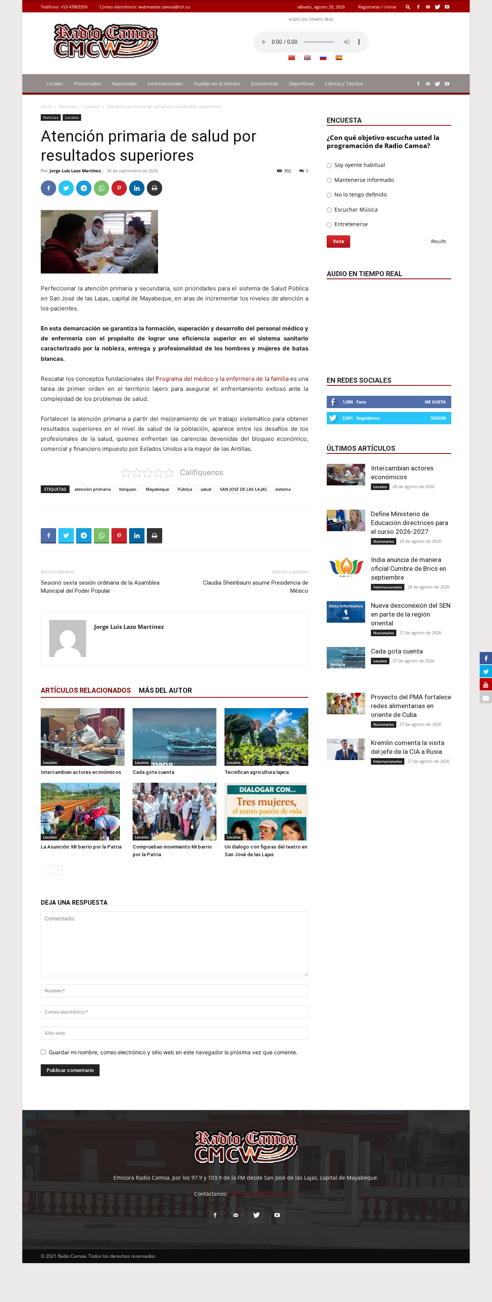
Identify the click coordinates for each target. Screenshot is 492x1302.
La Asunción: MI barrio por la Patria (81, 847)
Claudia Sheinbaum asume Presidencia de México (255, 586)
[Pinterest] (119, 188)
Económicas (264, 83)
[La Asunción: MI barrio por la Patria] (83, 811)
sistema (283, 489)
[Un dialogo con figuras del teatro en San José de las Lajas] (266, 811)
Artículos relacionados (86, 690)
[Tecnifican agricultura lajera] (266, 737)
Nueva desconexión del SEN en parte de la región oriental (410, 614)
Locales (54, 83)
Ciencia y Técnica (344, 83)
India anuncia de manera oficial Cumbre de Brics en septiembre (408, 568)
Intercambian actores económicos (81, 772)
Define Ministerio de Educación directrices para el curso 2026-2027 (409, 522)
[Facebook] (418, 7)
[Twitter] (437, 7)
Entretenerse (350, 224)
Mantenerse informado (363, 179)
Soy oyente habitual (359, 164)
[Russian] (322, 58)
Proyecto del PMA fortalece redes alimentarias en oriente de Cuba (411, 706)
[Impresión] (154, 188)
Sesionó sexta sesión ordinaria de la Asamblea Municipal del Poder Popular (100, 586)
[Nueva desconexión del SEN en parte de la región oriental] (346, 612)
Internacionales (165, 83)
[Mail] (428, 7)
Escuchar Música (355, 209)
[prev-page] (45, 870)
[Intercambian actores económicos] (83, 737)
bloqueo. (128, 489)
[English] (307, 58)
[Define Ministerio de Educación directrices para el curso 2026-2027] (346, 520)
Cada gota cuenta (153, 772)
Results (438, 241)
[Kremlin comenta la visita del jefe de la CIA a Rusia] (346, 749)
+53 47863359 (74, 7)
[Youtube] (447, 7)
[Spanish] (338, 58)
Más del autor (165, 690)
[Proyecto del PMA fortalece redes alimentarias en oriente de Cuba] (346, 703)
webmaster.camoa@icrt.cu (164, 7)
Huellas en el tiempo (217, 83)
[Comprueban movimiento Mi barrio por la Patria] (174, 811)
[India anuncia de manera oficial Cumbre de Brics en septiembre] (346, 566)
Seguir (438, 418)
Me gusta (435, 402)
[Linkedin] (137, 188)
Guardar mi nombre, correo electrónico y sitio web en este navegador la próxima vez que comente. (173, 1052)
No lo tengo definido (360, 194)
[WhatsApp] (101, 188)
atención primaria (93, 489)
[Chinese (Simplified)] (291, 58)
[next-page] (58, 870)
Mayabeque (157, 489)
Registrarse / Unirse (377, 7)
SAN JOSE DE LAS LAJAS (243, 489)
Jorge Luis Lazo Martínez (75, 170)
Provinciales (87, 83)
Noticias (67, 106)
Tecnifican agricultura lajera (256, 772)
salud (206, 489)
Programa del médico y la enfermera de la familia (222, 378)
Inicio (46, 106)
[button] (408, 7)
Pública (185, 489)
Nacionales (124, 83)
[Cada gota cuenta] (174, 737)
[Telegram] (83, 188)
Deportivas (301, 83)
